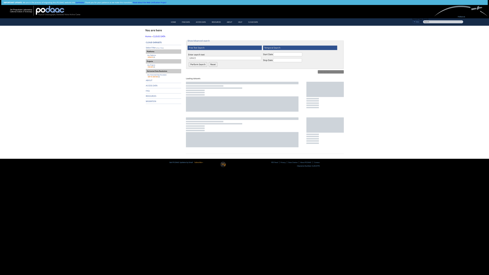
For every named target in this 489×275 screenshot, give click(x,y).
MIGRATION (151, 101)
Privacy (283, 162)
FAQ (148, 91)
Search (426, 19)
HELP (240, 22)
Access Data (201, 22)
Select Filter (151, 47)
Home (173, 22)
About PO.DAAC (305, 162)
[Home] (60, 11)
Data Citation (293, 162)
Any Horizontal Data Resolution (157, 75)
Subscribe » (198, 162)
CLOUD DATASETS (154, 42)
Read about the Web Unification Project (149, 2)
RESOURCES (216, 22)
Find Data (186, 22)
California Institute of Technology (21, 12)
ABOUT (149, 80)
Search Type (417, 19)
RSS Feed (274, 162)
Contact (317, 162)
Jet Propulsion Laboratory (21, 10)
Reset (213, 64)
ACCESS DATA (152, 85)
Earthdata (80, 2)
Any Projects (151, 65)
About (229, 22)
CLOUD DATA (253, 22)
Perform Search (198, 64)
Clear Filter (160, 48)
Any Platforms (151, 55)
